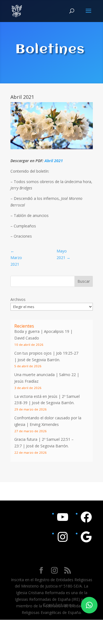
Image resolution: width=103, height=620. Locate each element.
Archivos (18, 299)
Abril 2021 (53, 160)
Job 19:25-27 (67, 353)
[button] (89, 605)
